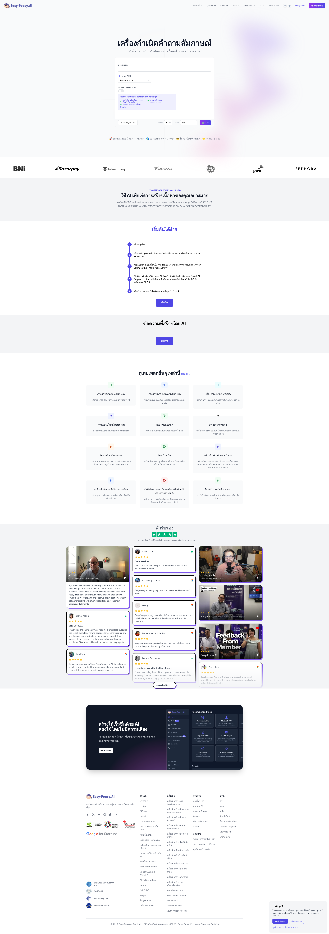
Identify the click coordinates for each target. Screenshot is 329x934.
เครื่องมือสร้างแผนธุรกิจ (177, 863)
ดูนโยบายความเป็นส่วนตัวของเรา (285, 927)
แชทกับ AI (144, 801)
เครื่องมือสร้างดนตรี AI (150, 840)
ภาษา (177, 123)
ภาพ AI (143, 806)
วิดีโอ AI (143, 811)
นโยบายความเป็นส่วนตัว (204, 839)
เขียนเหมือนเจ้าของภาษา (111, 455)
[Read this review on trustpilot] (192, 551)
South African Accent (177, 910)
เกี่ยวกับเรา (225, 837)
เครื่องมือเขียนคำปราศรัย (178, 850)
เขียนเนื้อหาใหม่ (164, 455)
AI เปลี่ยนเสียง (146, 835)
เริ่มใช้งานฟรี (105, 750)
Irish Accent (172, 900)
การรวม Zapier (200, 811)
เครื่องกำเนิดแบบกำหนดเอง (218, 394)
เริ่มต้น (164, 302)
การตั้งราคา (273, 5)
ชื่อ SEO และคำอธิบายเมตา (218, 489)
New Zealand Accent (176, 895)
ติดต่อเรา (197, 816)
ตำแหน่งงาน (123, 65)
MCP (262, 5)
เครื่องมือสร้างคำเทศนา (177, 877)
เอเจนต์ (143, 816)
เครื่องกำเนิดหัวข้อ (218, 424)
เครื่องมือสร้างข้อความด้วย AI (218, 455)
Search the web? (125, 87)
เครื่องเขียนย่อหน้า (164, 424)
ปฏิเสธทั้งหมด (296, 921)
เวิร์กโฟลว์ (144, 890)
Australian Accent (175, 890)
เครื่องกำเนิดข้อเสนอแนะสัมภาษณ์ (164, 394)
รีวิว (221, 801)
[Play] (125, 578)
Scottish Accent (174, 905)
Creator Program (228, 826)
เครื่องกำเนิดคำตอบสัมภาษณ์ (111, 394)
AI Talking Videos (148, 880)
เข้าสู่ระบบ (300, 5)
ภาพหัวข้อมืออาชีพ (148, 866)
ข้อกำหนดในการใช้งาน (204, 844)
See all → (186, 374)
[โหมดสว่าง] (289, 5)
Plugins (143, 895)
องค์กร (196, 826)
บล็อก (222, 806)
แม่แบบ (143, 885)
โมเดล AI (125, 76)
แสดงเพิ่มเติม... (163, 685)
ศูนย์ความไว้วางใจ (201, 849)
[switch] (121, 90)
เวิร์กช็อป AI (225, 831)
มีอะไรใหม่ (225, 816)
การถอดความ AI (147, 821)
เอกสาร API (198, 806)
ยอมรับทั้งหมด (280, 921)
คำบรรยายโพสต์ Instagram (111, 424)
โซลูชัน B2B (145, 900)
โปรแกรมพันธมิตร (228, 821)
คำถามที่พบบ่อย (200, 821)
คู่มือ (222, 811)
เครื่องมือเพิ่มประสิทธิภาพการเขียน (111, 489)
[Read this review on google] (192, 580)
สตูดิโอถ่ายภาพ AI (148, 861)
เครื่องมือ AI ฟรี (147, 905)
